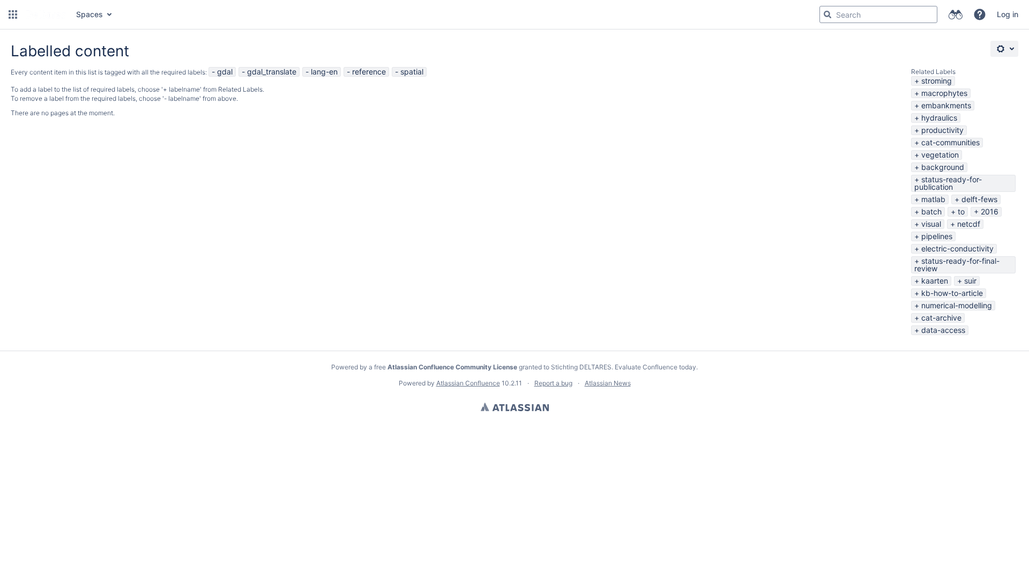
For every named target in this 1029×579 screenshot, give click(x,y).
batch (931, 211)
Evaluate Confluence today (655, 367)
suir (970, 280)
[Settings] (1004, 49)
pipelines (936, 236)
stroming (936, 80)
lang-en (324, 71)
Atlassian (515, 407)
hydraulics (939, 117)
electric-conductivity (957, 248)
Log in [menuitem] (1007, 14)
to (961, 211)
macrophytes (944, 93)
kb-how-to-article (952, 293)
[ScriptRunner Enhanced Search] (955, 14)
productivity (942, 130)
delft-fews (979, 199)
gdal (225, 71)
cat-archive (941, 317)
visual (931, 223)
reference (369, 71)
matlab (933, 199)
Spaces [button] (89, 14)
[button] (12, 14)
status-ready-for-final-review (957, 264)
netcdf (968, 223)
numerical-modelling (956, 305)
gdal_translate (271, 71)
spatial (411, 71)
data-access (943, 330)
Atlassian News (608, 383)
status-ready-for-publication (948, 183)
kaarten (934, 280)
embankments (946, 105)
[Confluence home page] (45, 14)
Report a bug (553, 383)
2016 (989, 211)
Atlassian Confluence (468, 383)
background (942, 167)
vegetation (940, 154)
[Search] (827, 14)
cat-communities (950, 142)
